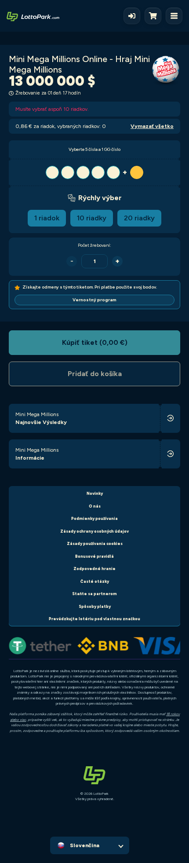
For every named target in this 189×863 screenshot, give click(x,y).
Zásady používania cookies (95, 543)
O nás (95, 506)
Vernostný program (94, 300)
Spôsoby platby (95, 606)
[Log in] (132, 15)
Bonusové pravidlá (94, 556)
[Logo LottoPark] (33, 15)
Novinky (95, 493)
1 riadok (46, 218)
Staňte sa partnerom (94, 593)
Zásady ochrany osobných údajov (94, 531)
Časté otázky (94, 581)
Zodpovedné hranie (94, 568)
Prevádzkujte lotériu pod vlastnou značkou (94, 618)
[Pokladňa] (155, 15)
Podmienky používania (94, 518)
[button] (94, 172)
